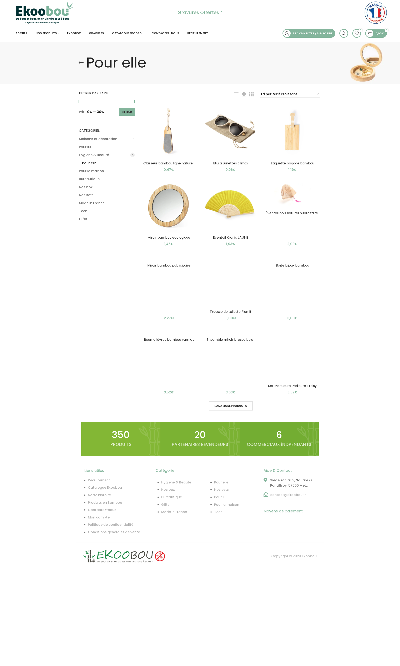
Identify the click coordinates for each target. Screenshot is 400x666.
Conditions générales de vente (114, 532)
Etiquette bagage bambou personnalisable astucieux (292, 165)
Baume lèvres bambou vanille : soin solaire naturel (169, 342)
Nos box (85, 187)
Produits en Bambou (105, 502)
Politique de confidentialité (110, 524)
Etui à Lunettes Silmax (230, 163)
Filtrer (127, 112)
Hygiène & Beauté (94, 155)
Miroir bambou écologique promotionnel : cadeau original (169, 239)
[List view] (236, 94)
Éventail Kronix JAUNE (230, 237)
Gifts (83, 219)
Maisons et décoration (98, 138)
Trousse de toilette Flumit (230, 311)
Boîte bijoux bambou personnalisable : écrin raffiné (292, 267)
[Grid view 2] (244, 94)
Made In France (92, 203)
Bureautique (89, 179)
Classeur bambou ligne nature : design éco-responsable (168, 165)
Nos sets (86, 195)
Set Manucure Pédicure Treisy (292, 385)
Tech (83, 211)
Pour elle (89, 163)
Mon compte (99, 517)
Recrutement (99, 480)
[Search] (343, 33)
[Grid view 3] (251, 94)
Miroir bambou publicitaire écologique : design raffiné (168, 267)
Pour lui (85, 147)
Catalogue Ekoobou (105, 487)
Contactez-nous (102, 509)
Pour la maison (91, 171)
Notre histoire (99, 495)
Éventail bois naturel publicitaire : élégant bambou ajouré (292, 215)
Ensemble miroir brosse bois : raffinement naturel (230, 342)
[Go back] (81, 63)
